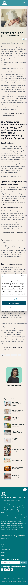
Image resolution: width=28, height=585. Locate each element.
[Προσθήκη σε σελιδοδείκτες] (23, 39)
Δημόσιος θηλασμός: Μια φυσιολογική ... (18, 450)
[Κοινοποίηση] (26, 39)
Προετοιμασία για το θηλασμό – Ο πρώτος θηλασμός (12, 349)
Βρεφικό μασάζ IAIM (17, 460)
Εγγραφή (23, 562)
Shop (2, 555)
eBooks (3, 552)
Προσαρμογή (13, 307)
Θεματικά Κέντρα (5, 549)
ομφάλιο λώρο (21, 189)
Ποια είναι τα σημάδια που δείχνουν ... (17, 467)
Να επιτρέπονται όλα (14, 303)
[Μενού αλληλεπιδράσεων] (25, 489)
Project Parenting (16, 581)
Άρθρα (2, 547)
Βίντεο (2, 544)
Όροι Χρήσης (21, 578)
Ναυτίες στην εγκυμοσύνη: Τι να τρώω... (16, 404)
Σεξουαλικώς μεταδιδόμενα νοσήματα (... (18, 440)
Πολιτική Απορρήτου (9, 578)
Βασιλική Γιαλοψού (14, 385)
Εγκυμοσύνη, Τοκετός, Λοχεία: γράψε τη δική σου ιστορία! (14, 234)
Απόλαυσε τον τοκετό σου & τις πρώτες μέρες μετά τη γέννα (14, 114)
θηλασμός (14, 146)
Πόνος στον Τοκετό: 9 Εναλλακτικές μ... (17, 476)
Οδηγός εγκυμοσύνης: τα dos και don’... (18, 425)
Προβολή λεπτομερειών (18, 298)
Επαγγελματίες (5, 538)
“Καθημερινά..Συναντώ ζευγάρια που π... (17, 411)
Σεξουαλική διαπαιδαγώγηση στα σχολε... (17, 432)
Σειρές (2, 541)
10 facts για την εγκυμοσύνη (15, 418)
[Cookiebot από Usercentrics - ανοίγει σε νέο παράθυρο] (20, 276)
